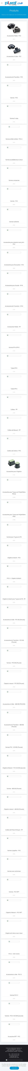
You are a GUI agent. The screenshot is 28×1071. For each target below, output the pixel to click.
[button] (2, 3)
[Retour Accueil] (14, 3)
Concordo (14, 1068)
